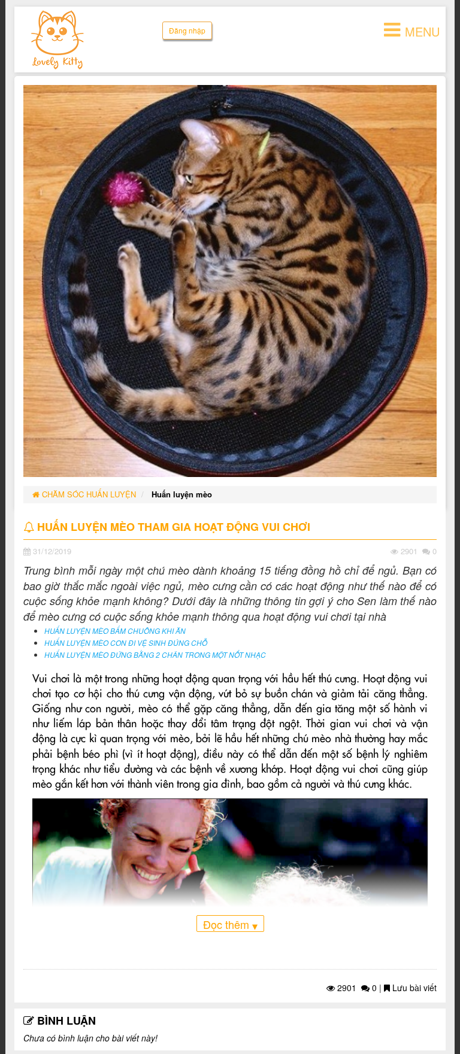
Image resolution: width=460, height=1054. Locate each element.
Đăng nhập (187, 30)
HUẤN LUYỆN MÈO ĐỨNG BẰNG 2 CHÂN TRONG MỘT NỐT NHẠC (155, 655)
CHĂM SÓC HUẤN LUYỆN (88, 494)
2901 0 (356, 988)
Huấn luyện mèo (182, 494)
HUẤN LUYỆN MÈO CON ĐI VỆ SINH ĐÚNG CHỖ (125, 643)
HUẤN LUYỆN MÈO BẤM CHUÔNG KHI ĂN (115, 631)
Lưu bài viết (413, 988)
